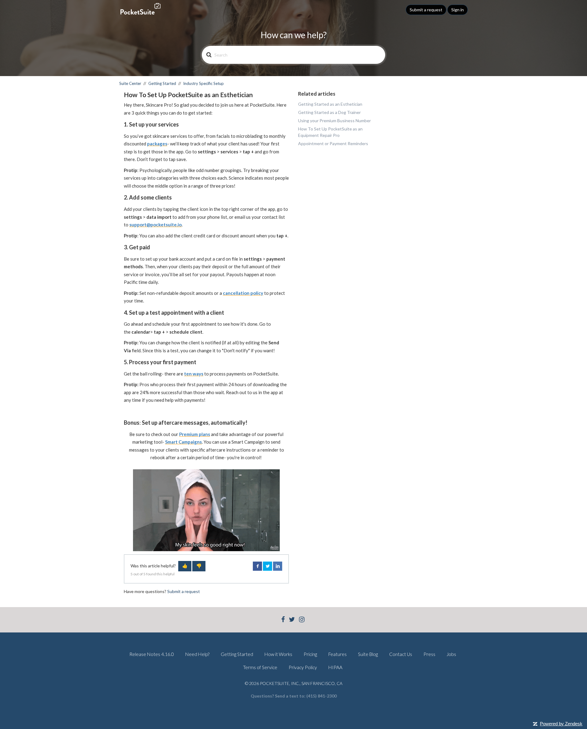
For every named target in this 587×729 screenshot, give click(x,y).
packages (157, 143)
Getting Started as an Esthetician (330, 104)
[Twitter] (292, 620)
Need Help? (197, 654)
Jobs (451, 654)
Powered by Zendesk (561, 723)
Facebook (257, 566)
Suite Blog (368, 654)
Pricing (310, 654)
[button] (184, 566)
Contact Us (400, 654)
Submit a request (426, 9)
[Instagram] (302, 620)
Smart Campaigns (183, 442)
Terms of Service (260, 667)
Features (337, 654)
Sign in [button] (457, 9)
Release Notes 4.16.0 (151, 654)
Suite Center (130, 83)
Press (429, 654)
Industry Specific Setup (203, 83)
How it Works (278, 654)
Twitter (267, 566)
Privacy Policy (303, 667)
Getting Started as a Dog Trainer (329, 112)
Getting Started (162, 83)
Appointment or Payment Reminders (333, 143)
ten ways (193, 373)
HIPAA (335, 667)
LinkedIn (277, 566)
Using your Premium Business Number (334, 120)
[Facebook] (283, 620)
